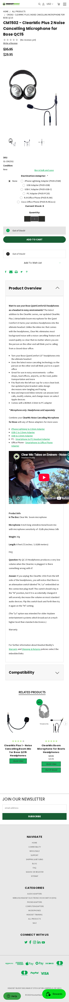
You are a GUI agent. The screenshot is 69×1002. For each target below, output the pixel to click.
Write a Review (10, 43)
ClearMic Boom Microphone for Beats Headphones (51, 749)
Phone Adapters (34, 902)
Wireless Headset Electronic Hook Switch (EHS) (34, 898)
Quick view (18, 761)
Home (34, 842)
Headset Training (34, 914)
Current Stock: (34, 206)
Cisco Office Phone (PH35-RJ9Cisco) (38, 201)
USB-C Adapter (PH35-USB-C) (38, 189)
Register (39, 872)
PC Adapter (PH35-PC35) (38, 193)
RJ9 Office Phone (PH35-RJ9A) (38, 197)
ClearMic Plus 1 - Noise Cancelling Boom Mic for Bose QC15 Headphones (18, 750)
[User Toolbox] (43, 4)
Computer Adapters (35, 906)
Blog (34, 863)
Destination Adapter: (34, 175)
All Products (34, 919)
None (14, 180)
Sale (35, 923)
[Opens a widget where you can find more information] (12, 996)
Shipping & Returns (31, 649)
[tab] (34, 288)
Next (65, 724)
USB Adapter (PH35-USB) (38, 185)
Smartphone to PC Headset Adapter (33, 439)
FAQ (34, 867)
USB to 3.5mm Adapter (22, 435)
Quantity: (34, 212)
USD (49, 3)
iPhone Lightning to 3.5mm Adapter (28, 429)
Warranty (13, 649)
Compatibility (34, 847)
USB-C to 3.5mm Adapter (23, 432)
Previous (4, 724)
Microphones (34, 910)
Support (34, 855)
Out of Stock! (51, 770)
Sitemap (34, 876)
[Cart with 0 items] (58, 4)
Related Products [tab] (32, 692)
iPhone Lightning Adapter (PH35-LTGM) (43, 180)
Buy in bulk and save (44, 170)
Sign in (29, 872)
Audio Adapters (34, 894)
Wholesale (35, 851)
